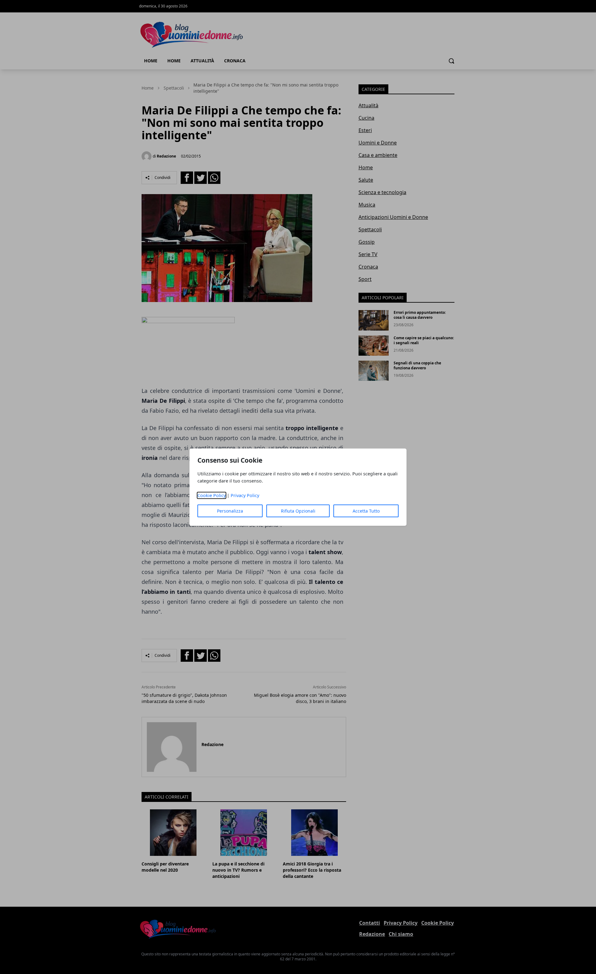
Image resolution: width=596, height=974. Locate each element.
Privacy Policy (245, 495)
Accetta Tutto (366, 511)
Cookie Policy (211, 495)
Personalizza (230, 511)
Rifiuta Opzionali (298, 511)
